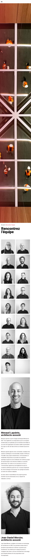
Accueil (3, 225)
